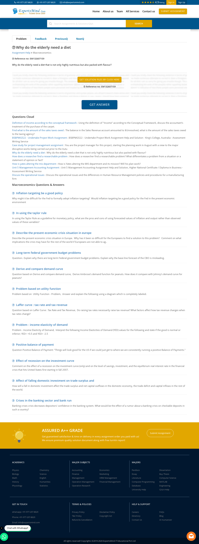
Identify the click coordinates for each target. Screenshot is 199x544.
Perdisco (136, 470)
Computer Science (167, 477)
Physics (15, 470)
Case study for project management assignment (37, 145)
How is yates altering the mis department (34, 163)
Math (14, 477)
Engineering (164, 485)
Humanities (45, 481)
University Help (139, 489)
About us (108, 11)
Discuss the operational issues (28, 174)
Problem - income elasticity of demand (42, 325)
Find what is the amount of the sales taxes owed (38, 130)
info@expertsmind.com (73, 2)
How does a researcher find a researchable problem (39, 156)
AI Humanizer (165, 519)
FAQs (161, 512)
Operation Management (83, 481)
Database (136, 485)
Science (43, 474)
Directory (136, 516)
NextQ (80, 39)
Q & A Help (164, 489)
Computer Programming (143, 481)
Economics (104, 470)
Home (96, 11)
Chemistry (44, 470)
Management (78, 477)
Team (120, 11)
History (15, 481)
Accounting (77, 470)
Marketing (104, 474)
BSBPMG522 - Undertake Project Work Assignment (39, 137)
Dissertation (165, 470)
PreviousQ (61, 39)
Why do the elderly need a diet (28, 152)
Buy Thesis (164, 474)
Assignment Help (21, 52)
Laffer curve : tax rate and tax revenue (41, 305)
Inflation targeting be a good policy (39, 193)
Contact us (148, 11)
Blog (161, 516)
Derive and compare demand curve (39, 269)
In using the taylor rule (31, 213)
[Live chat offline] (191, 536)
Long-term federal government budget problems (48, 253)
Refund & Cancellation (82, 519)
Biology (15, 474)
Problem (21, 39)
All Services (132, 11)
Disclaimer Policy (107, 512)
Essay (134, 474)
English (43, 477)
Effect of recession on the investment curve (45, 361)
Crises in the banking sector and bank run (44, 400)
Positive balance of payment (35, 344)
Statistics (44, 485)
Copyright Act (106, 516)
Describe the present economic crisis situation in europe (53, 233)
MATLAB (163, 481)
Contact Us (137, 519)
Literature (136, 477)
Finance (75, 474)
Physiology (17, 485)
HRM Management (108, 477)
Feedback (41, 39)
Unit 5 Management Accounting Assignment (35, 167)
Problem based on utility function (38, 289)
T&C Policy (77, 516)
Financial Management (110, 481)
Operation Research (81, 485)
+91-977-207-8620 (24, 2)
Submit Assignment (173, 11)
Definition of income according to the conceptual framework (44, 122)
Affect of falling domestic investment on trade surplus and (55, 380)
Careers (135, 512)
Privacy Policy (78, 512)
